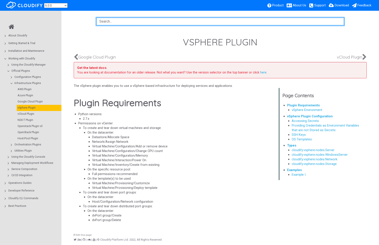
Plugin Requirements (303, 105)
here (263, 72)
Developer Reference (21, 190)
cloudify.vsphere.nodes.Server (313, 150)
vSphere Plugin (27, 107)
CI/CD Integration (21, 175)
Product (278, 5)
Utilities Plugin (23, 150)
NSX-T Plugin (25, 120)
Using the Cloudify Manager (28, 64)
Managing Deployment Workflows (32, 163)
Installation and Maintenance (26, 50)
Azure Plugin (25, 95)
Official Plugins (20, 70)
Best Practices (17, 205)
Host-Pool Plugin (28, 138)
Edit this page (83, 235)
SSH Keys (299, 135)
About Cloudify (17, 35)
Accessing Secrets (305, 121)
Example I (299, 175)
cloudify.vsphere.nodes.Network (314, 159)
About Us (299, 5)
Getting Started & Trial (21, 43)
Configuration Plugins (27, 77)
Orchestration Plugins (27, 144)
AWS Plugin (25, 89)
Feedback (364, 5)
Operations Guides (20, 182)
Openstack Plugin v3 (30, 126)
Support (320, 5)
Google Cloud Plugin (30, 101)
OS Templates (302, 139)
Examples (294, 170)
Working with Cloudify (21, 58)
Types (291, 145)
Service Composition (24, 169)
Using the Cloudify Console (28, 156)
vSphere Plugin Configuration (310, 116)
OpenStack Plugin (28, 132)
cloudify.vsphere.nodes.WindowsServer (320, 155)
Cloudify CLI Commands (23, 198)
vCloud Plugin (26, 113)
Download (342, 5)
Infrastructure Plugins (27, 83)
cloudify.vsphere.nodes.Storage (314, 164)
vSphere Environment (307, 110)
